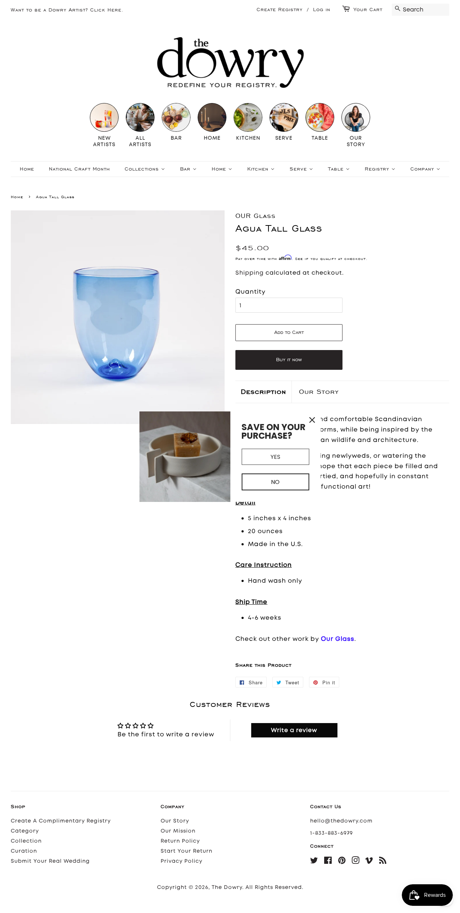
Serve (299, 169)
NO (275, 482)
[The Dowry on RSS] (383, 861)
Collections (143, 169)
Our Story (319, 391)
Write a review (294, 730)
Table (337, 169)
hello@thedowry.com (341, 820)
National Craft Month (79, 169)
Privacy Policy (181, 861)
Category (25, 831)
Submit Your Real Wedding (50, 861)
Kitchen (259, 169)
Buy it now (289, 360)
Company (423, 169)
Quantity (250, 291)
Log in (321, 9)
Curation (24, 851)
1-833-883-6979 (331, 833)
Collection (26, 841)
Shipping (249, 272)
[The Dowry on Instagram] (355, 861)
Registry (378, 169)
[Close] (312, 419)
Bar (186, 169)
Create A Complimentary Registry (61, 820)
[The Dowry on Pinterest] (342, 861)
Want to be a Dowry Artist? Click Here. (67, 10)
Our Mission (178, 831)
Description (263, 391)
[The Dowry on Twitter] (314, 861)
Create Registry (280, 9)
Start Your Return (186, 851)
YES (275, 456)
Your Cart (368, 9)
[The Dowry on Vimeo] (369, 861)
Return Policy (180, 841)
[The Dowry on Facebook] (328, 861)
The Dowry (227, 887)
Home (27, 169)
